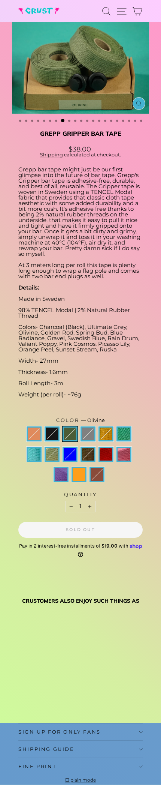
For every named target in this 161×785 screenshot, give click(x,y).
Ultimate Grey (87, 433)
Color (80, 420)
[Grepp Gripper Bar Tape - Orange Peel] (31, 699)
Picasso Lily (61, 474)
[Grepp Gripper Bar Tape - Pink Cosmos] (66, 692)
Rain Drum (87, 454)
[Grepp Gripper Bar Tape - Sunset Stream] (22, 685)
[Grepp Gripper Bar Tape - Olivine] (40, 685)
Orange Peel (79, 474)
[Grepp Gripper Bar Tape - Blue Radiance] (22, 692)
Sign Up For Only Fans (59, 732)
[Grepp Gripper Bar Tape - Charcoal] (31, 685)
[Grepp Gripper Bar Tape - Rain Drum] (48, 692)
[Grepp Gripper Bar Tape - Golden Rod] (57, 685)
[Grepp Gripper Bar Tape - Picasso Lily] (22, 699)
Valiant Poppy (105, 454)
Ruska (96, 474)
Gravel (52, 454)
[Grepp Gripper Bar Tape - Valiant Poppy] (57, 692)
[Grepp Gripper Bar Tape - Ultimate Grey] (48, 685)
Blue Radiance (34, 454)
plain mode (83, 780)
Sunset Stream (34, 433)
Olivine (70, 433)
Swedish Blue (70, 454)
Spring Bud (123, 433)
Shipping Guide (46, 749)
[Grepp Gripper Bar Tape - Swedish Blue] (40, 692)
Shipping (51, 155)
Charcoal (52, 433)
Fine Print (37, 766)
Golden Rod (105, 433)
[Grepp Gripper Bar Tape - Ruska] (40, 699)
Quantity (80, 494)
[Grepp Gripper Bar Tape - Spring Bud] (66, 685)
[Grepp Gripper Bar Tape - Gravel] (31, 692)
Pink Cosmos (123, 454)
